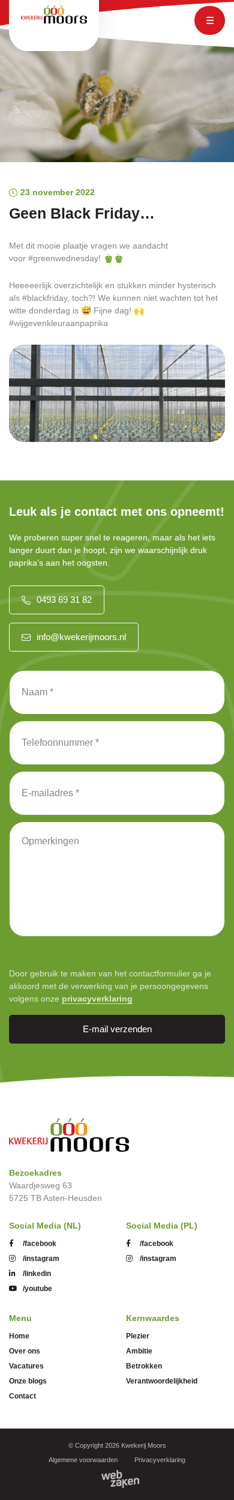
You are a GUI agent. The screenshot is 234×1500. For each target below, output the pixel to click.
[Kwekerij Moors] (69, 1134)
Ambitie (139, 1351)
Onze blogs (28, 1381)
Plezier (137, 1336)
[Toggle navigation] (209, 20)
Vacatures (26, 1366)
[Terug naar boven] (210, 1476)
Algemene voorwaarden (83, 1459)
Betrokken (144, 1366)
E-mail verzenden (117, 1029)
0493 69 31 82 (64, 599)
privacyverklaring (97, 998)
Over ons (24, 1351)
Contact (22, 1396)
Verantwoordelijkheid (161, 1381)
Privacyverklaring (159, 1459)
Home (19, 1336)
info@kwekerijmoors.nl (81, 637)
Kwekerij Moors (143, 1445)
